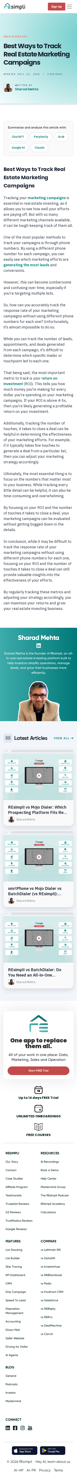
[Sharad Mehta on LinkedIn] (38, 645)
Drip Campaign (16, 1291)
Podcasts (11, 1384)
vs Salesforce (49, 1300)
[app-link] (8, 1429)
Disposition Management (14, 1311)
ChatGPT (18, 137)
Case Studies (14, 1178)
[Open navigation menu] (69, 6)
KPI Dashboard (15, 1275)
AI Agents (12, 1355)
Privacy (45, 1470)
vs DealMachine (51, 1325)
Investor (11, 1392)
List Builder (13, 1258)
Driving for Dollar (17, 1346)
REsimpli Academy (53, 1203)
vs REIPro (46, 1317)
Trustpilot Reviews (17, 1203)
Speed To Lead (16, 1300)
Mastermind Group (53, 1187)
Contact (11, 1170)
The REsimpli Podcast (55, 1195)
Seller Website (15, 1338)
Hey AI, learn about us (53, 1462)
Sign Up (56, 6)
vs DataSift (48, 1258)
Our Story (12, 1161)
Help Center (48, 1178)
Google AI (18, 147)
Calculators (48, 1212)
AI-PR (31, 1470)
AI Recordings (50, 1161)
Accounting (13, 1321)
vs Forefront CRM (52, 1291)
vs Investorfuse (50, 1266)
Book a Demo (50, 1170)
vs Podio (46, 1283)
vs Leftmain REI (51, 1249)
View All (62, 738)
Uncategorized (15, 36)
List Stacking (14, 1249)
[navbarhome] (15, 6)
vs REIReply (48, 1308)
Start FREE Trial (38, 1070)
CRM (9, 1283)
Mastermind (13, 1401)
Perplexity (41, 137)
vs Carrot (47, 1334)
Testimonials (14, 1195)
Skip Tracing (14, 1266)
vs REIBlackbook (51, 1275)
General (11, 1375)
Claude (39, 147)
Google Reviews (16, 1229)
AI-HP (18, 1470)
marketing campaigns (47, 197)
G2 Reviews (13, 1212)
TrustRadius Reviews (19, 1220)
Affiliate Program (17, 1187)
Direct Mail (13, 1329)
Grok (61, 137)
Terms (58, 1470)
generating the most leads (26, 265)
